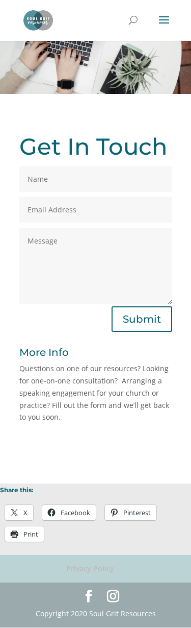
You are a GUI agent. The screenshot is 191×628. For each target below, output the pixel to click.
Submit (142, 319)
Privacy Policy (90, 568)
